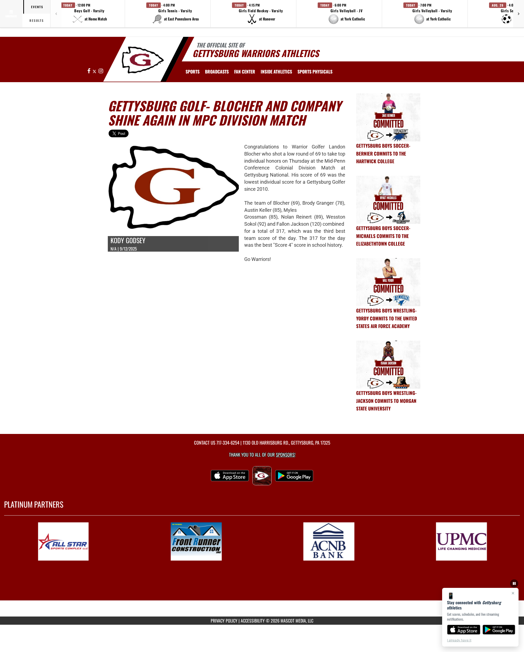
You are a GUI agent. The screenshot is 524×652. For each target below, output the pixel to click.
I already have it (459, 640)
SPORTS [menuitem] (193, 71)
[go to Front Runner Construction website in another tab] (210, 541)
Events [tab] (37, 7)
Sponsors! (285, 454)
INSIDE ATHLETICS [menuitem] (276, 71)
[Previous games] (55, 13)
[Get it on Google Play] (499, 630)
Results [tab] (36, 20)
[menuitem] (216, 71)
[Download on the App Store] (463, 630)
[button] (89, 13)
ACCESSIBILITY (253, 620)
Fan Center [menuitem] (244, 71)
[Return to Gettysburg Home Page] (143, 60)
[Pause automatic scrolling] (514, 583)
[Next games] (518, 13)
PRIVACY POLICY (224, 620)
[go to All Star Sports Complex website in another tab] (77, 541)
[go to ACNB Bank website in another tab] (342, 541)
